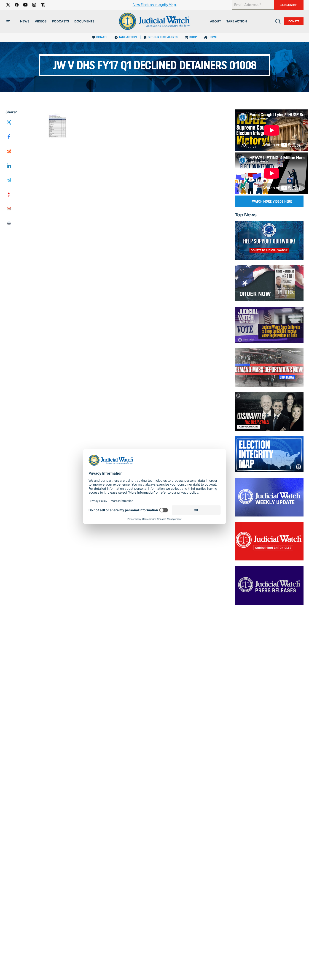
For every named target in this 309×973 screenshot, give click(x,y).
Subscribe (288, 5)
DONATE (101, 37)
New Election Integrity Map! (155, 5)
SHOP (193, 37)
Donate (293, 21)
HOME (213, 37)
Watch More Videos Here (272, 201)
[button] (8, 21)
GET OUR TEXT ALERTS (162, 37)
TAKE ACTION (128, 37)
